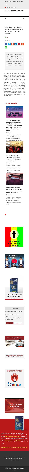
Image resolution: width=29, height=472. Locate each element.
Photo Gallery (15, 458)
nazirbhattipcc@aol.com (6, 447)
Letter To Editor (8, 458)
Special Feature (12, 457)
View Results (18, 323)
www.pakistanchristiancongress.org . (13, 440)
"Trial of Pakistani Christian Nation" (13, 436)
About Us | (21, 458)
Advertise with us (14, 460)
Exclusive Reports (21, 457)
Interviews (6, 457)
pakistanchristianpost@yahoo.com (19, 447)
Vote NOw (9, 323)
